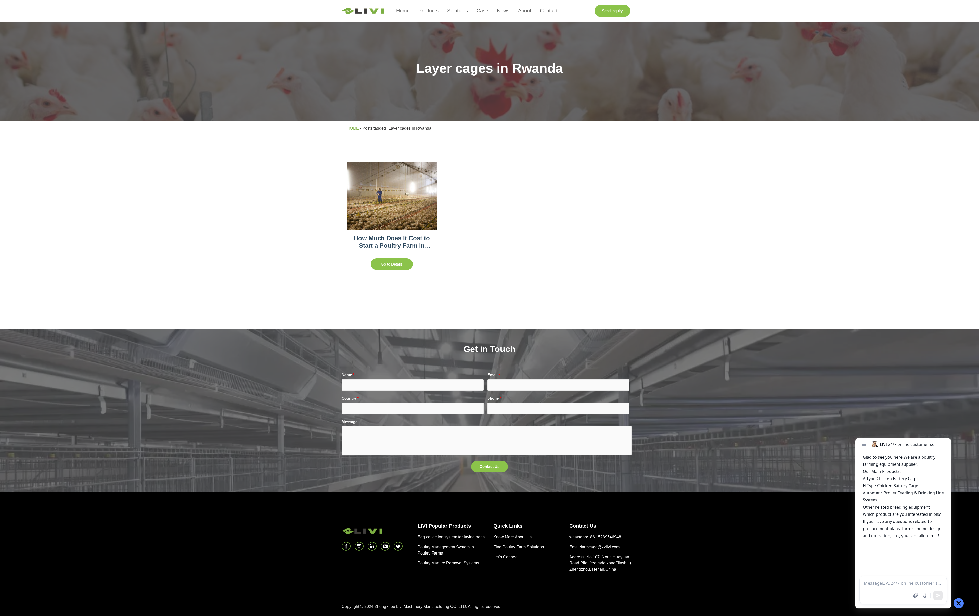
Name (348, 375)
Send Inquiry (612, 11)
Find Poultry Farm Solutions (518, 547)
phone (494, 398)
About (524, 11)
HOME (353, 128)
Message (349, 422)
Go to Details (392, 264)
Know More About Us (512, 537)
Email (493, 375)
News (503, 11)
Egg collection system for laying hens (451, 537)
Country (350, 398)
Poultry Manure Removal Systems (448, 563)
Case (482, 11)
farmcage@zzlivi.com (600, 547)
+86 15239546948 (604, 537)
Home (403, 11)
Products (428, 11)
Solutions (457, 11)
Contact (549, 11)
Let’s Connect (505, 557)
